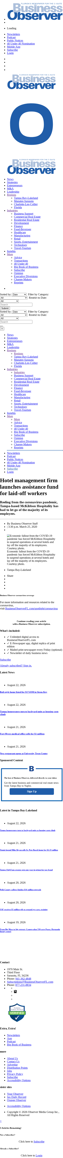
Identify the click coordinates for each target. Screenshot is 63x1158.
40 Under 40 (21, 263)
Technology (20, 244)
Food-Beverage (22, 229)
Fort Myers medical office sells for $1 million (22, 733)
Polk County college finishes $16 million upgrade (20, 890)
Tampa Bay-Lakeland (26, 197)
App (9, 1038)
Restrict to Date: (37, 297)
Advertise (12, 1064)
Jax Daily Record (16, 1097)
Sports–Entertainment (26, 241)
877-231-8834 (23, 984)
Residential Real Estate (26, 219)
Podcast (11, 37)
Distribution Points (17, 1067)
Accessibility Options (19, 1080)
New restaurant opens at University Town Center (24, 753)
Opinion (18, 273)
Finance (18, 226)
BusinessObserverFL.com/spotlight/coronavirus (31, 608)
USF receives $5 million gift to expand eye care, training (24, 909)
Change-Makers (23, 279)
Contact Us (13, 1061)
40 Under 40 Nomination (21, 43)
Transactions (21, 260)
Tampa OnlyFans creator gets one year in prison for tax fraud (26, 870)
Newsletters (13, 34)
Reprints (18, 282)
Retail (17, 238)
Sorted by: (6, 294)
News (10, 179)
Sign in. (16, 665)
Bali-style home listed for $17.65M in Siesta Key (23, 692)
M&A (10, 188)
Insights (11, 251)
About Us (12, 1058)
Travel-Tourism (22, 248)
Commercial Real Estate (27, 216)
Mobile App (13, 46)
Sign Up (32, 791)
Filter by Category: (38, 294)
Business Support (23, 213)
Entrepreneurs (14, 185)
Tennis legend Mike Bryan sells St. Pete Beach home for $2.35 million (29, 850)
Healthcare (20, 232)
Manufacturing (22, 235)
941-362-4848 (23, 978)
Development (21, 223)
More (10, 254)
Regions (11, 194)
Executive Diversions (26, 276)
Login (10, 53)
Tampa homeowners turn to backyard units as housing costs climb (27, 830)
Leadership (13, 191)
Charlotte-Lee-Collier (26, 204)
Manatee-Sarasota (24, 201)
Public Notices (15, 40)
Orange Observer (16, 1100)
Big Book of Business (26, 266)
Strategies (12, 182)
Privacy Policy (15, 1074)
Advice (18, 257)
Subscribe (12, 49)
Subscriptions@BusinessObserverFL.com (30, 981)
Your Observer (15, 1093)
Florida (18, 207)
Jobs (9, 1070)
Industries (12, 210)
